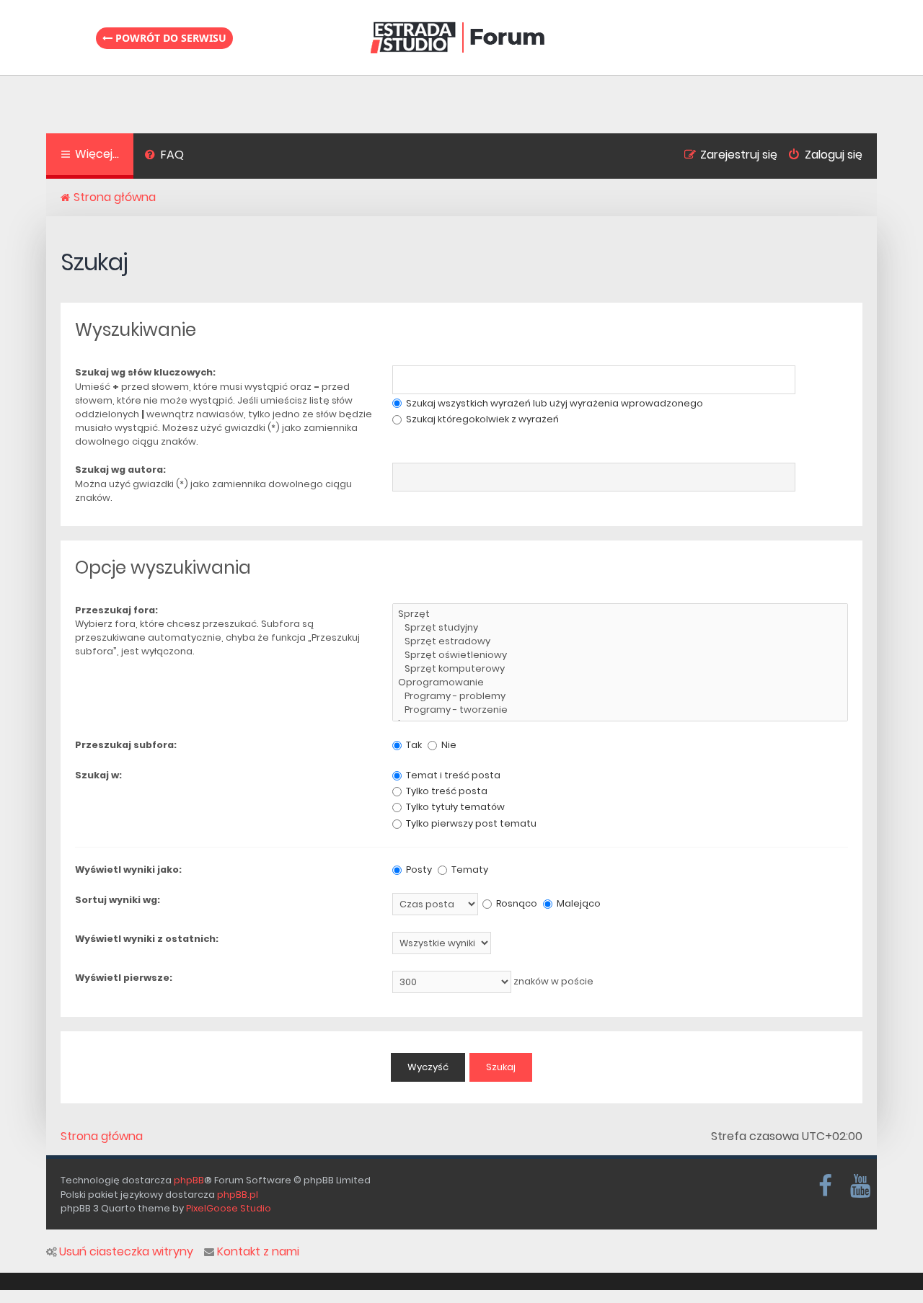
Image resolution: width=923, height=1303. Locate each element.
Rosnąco (515, 903)
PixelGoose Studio (228, 1208)
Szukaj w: (98, 775)
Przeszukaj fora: (116, 610)
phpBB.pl (237, 1194)
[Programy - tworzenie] (620, 710)
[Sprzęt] (620, 614)
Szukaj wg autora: (120, 469)
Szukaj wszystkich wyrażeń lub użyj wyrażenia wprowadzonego (553, 403)
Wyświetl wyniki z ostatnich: (146, 939)
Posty (418, 869)
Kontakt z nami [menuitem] (258, 1252)
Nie (447, 745)
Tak (413, 745)
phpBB (189, 1180)
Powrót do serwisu (169, 38)
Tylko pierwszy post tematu (470, 823)
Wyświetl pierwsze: (123, 977)
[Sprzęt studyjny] (620, 628)
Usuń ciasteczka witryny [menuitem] (126, 1252)
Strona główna (102, 1136)
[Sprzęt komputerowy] (620, 669)
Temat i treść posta (452, 775)
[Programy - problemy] (620, 696)
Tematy (468, 869)
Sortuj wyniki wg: (117, 900)
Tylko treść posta (445, 791)
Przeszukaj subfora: (126, 745)
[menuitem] (164, 156)
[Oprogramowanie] (620, 683)
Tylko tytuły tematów (454, 807)
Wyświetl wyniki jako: (128, 869)
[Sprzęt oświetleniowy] (620, 655)
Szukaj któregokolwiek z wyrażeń (481, 419)
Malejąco (578, 903)
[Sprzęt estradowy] (620, 642)
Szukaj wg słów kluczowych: (145, 372)
